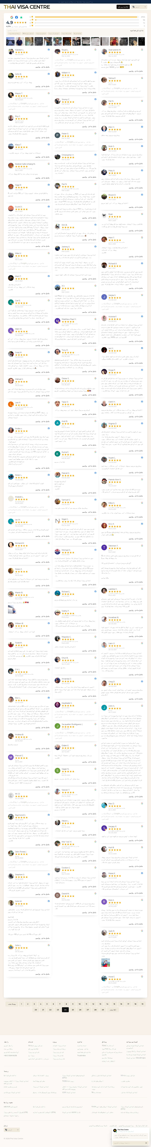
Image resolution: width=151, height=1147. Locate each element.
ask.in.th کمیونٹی (10, 1107)
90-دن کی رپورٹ (28, 33)
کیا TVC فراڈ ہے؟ (109, 1049)
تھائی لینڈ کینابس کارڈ (136, 1054)
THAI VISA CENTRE (27, 6)
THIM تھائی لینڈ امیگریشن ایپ (104, 1107)
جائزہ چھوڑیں (82, 1049)
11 (86, 1004)
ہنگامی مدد (8, 1049)
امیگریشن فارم (97, 1081)
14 (107, 1004)
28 (95, 1010)
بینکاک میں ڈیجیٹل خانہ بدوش (45, 1092)
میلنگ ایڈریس (107, 1058)
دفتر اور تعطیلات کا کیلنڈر (102, 1112)
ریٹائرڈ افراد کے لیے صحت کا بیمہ (103, 1088)
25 (73, 1010)
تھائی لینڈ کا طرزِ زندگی (101, 1075)
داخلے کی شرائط (10, 1075)
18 (135, 1004)
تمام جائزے (81, 1045)
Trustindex (81, 1055)
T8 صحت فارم (96, 1092)
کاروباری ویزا (59, 1059)
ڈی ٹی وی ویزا (41, 33)
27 (88, 1010)
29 (103, 1010)
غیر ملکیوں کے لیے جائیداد (132, 1087)
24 (65, 1010)
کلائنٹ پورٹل (123, 7)
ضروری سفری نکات (10, 1087)
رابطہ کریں (8, 1045)
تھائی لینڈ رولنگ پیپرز (136, 1051)
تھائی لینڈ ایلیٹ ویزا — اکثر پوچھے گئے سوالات (74, 1088)
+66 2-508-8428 (10, 1055)
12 (93, 1004)
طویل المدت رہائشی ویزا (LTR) (16, 1112)
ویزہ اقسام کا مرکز (41, 1075)
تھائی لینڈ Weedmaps (135, 1058)
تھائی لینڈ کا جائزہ (129, 1092)
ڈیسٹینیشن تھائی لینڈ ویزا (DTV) (73, 1076)
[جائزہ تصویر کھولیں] (12, 609)
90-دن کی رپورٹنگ (35, 1045)
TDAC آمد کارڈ (108, 1045)
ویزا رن (31, 1055)
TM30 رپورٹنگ (68, 1081)
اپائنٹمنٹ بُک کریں (11, 1052)
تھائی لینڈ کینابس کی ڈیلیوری (135, 1046)
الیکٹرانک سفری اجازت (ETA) (44, 1112)
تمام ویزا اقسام (59, 1045)
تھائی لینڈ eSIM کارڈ (71, 1112)
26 (80, 1010)
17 (128, 1004)
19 (142, 1004)
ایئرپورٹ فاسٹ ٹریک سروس (72, 1107)
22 (50, 1010)
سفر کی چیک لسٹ (39, 1081)
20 (36, 1010)
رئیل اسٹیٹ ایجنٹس (11, 1115)
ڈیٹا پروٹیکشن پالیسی (98, 1125)
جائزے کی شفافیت (136, 30)
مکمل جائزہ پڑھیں (43, 67)
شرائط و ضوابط (141, 1125)
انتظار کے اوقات (108, 1061)
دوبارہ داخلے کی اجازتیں (38, 1059)
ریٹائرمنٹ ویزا (14, 33)
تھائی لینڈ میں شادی (12, 1092)
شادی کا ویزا (66, 33)
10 (79, 1004)
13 (100, 1004)
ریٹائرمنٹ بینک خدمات (130, 1112)
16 (121, 1004)
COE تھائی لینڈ (69, 1092)
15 (114, 1004)
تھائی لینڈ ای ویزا (41, 1087)
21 (43, 1010)
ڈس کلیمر (113, 1125)
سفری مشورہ (125, 1081)
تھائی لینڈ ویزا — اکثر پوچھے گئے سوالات (16, 1082)
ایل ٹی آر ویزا (54, 33)
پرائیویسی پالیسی (126, 1125)
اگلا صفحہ (112, 1010)
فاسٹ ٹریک (77, 33)
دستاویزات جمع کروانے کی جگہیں (112, 1053)
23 (58, 1010)
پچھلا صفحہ (12, 1004)
